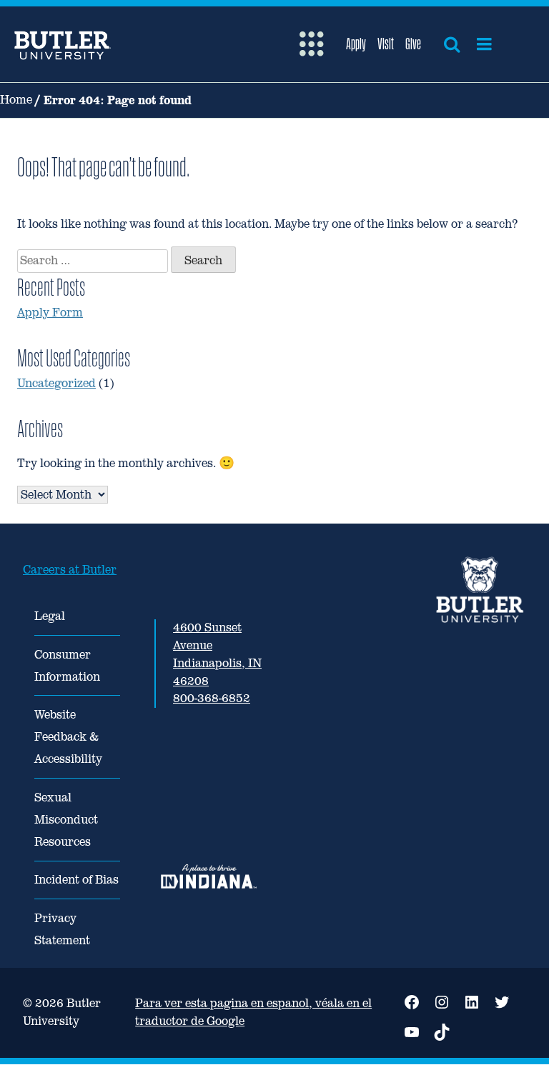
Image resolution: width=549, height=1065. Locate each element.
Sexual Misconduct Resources (66, 819)
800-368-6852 (211, 698)
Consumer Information (67, 665)
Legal (49, 616)
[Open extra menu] (311, 44)
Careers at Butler (70, 569)
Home (16, 99)
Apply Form (50, 312)
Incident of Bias (76, 879)
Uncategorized (56, 383)
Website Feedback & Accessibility (68, 736)
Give (413, 43)
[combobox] (92, 261)
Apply (356, 43)
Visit (385, 43)
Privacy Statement (62, 929)
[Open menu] (484, 44)
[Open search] (452, 44)
